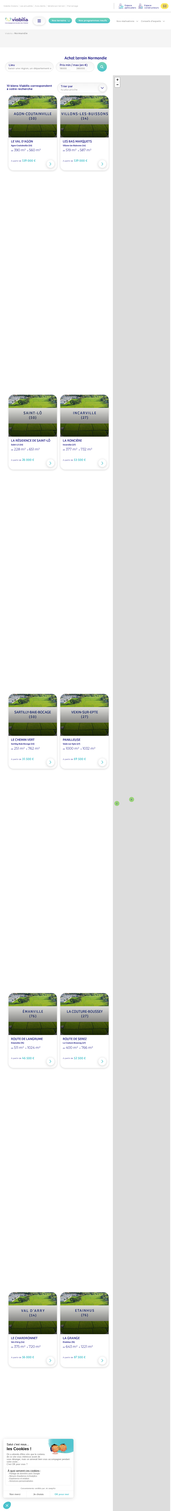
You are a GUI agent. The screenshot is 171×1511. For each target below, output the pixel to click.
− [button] (117, 85)
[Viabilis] (16, 20)
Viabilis (8, 33)
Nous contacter (164, 6)
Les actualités (26, 6)
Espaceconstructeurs (151, 6)
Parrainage (72, 6)
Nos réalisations (125, 21)
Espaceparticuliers (130, 6)
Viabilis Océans (11, 6)
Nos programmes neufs (93, 20)
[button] (39, 20)
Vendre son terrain (56, 6)
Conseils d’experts (151, 21)
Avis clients (40, 6)
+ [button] (117, 80)
